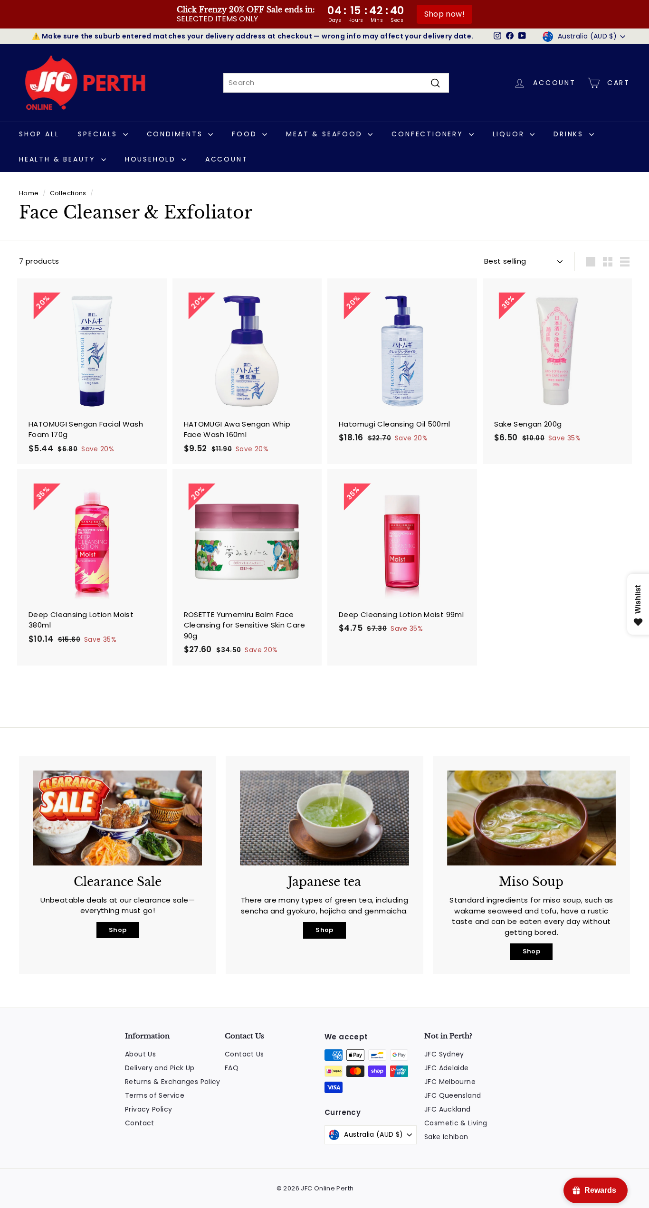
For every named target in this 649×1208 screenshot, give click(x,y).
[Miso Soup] (531, 818)
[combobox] (336, 83)
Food (246, 134)
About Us (140, 1054)
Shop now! (444, 14)
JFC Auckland (447, 1109)
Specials (99, 134)
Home (29, 193)
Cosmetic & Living (455, 1123)
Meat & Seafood (325, 134)
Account (226, 159)
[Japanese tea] (324, 818)
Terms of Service (154, 1095)
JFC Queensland (452, 1095)
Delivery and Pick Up (160, 1068)
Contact (139, 1123)
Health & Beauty (59, 159)
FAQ (232, 1068)
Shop (118, 929)
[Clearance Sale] (117, 818)
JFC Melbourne (450, 1081)
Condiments (176, 134)
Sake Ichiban (446, 1136)
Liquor (510, 134)
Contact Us (244, 1054)
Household (152, 159)
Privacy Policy (148, 1109)
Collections (68, 193)
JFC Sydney (444, 1054)
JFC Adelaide (446, 1068)
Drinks (570, 134)
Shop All (39, 134)
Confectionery (428, 134)
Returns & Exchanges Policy (172, 1081)
